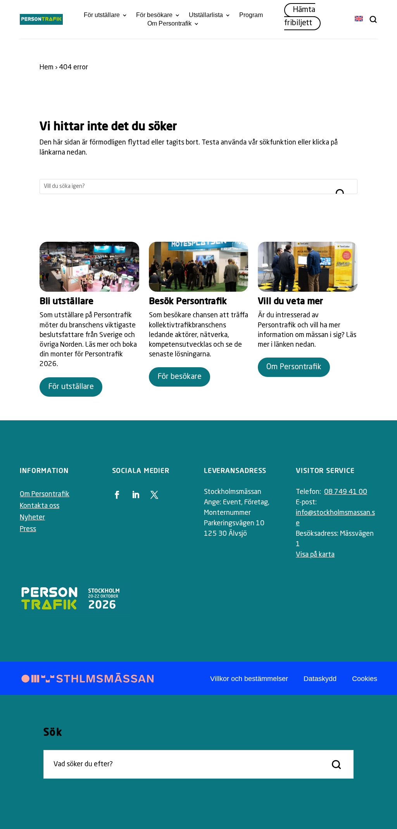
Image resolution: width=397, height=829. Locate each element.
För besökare (154, 15)
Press (28, 529)
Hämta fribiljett (299, 16)
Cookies (364, 679)
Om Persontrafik (169, 24)
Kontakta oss (39, 505)
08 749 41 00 (345, 491)
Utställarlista (206, 15)
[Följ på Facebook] (117, 494)
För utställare (102, 15)
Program (251, 15)
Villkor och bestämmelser (249, 679)
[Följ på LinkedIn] (135, 494)
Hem (47, 67)
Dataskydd (320, 679)
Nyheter (32, 517)
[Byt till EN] (359, 19)
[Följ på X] (154, 494)
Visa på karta (315, 554)
